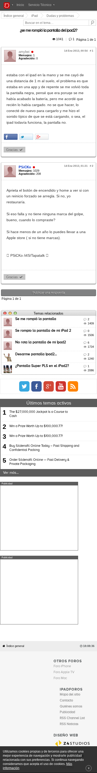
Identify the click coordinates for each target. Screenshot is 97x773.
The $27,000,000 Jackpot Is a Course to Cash (38, 354)
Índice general (15, 512)
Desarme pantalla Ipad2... (37, 295)
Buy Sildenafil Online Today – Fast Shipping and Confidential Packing (44, 388)
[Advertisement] (39, 458)
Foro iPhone (62, 533)
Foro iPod (66, 634)
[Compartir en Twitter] (27, 101)
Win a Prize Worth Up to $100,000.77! (36, 366)
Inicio (20, 4)
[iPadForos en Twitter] (72, 327)
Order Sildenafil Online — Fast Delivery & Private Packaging (39, 402)
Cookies (50, 644)
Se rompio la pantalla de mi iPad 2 (44, 271)
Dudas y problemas (61, 15)
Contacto (63, 644)
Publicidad (78, 644)
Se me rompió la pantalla (36, 259)
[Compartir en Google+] (42, 101)
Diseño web (38, 648)
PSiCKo (25, 131)
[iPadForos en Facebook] (84, 327)
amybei (24, 45)
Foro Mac (60, 545)
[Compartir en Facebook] (11, 101)
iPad (35, 15)
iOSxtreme (67, 628)
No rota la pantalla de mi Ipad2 (41, 283)
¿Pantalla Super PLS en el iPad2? (43, 306)
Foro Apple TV (64, 539)
